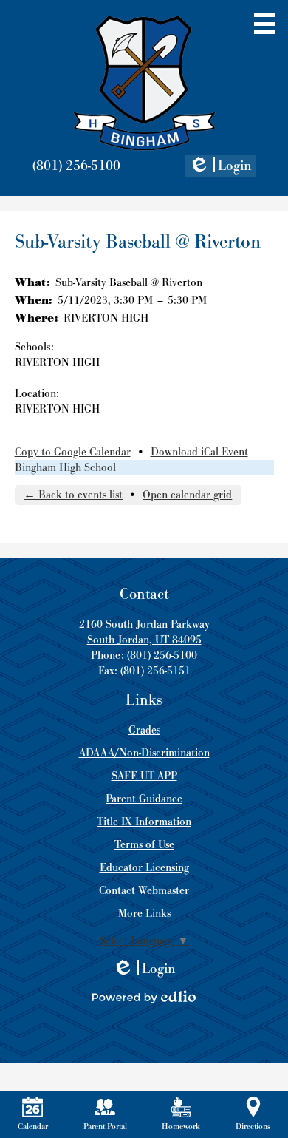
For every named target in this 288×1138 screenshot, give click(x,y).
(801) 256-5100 (76, 166)
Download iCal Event (199, 452)
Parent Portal (105, 1126)
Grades (144, 730)
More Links (144, 913)
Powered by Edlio (144, 996)
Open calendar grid (187, 495)
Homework (181, 1126)
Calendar (33, 1126)
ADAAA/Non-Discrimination (144, 753)
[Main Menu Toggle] (264, 23)
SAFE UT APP (144, 776)
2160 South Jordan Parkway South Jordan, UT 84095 (144, 632)
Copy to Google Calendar (73, 452)
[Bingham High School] (144, 83)
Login (220, 167)
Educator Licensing (144, 867)
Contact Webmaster (144, 890)
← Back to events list (73, 495)
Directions (253, 1126)
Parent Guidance (144, 799)
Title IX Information (144, 822)
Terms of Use (144, 845)
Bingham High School (65, 467)
